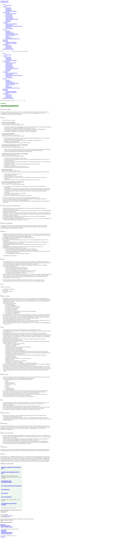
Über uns (7, 79)
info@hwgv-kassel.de (8, 515)
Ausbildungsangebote (10, 82)
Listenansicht (8, 57)
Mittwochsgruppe (9, 66)
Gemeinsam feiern (9, 77)
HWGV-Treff (8, 76)
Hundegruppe (8, 69)
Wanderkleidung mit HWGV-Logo (13, 87)
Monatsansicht (8, 58)
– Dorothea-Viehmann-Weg (6, 532)
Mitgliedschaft (8, 81)
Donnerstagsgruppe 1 (10, 67)
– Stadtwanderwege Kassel (6, 533)
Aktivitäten (5, 71)
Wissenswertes (8, 95)
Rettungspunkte (9, 97)
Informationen (6, 93)
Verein (4, 78)
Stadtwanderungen (9, 74)
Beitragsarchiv (8, 54)
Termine (4, 55)
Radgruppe (8, 70)
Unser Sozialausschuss (10, 84)
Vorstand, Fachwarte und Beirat (12, 83)
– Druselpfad (3, 531)
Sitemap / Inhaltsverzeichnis (7, 526)
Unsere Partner (9, 94)
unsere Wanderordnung (6, 496)
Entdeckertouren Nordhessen (11, 73)
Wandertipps (5, 90)
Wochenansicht (9, 59)
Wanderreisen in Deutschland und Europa (14, 75)
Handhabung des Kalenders (11, 60)
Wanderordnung (9, 86)
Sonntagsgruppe (9, 63)
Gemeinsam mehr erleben (11, 62)
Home (4, 53)
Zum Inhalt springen (5, 1)
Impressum (3, 524)
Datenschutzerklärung (5, 525)
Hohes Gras (5, 89)
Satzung (7, 85)
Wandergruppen (6, 61)
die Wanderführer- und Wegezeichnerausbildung (6, 481)
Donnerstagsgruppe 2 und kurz (12, 68)
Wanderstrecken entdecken (11, 91)
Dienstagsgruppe (9, 65)
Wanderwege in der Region (11, 92)
